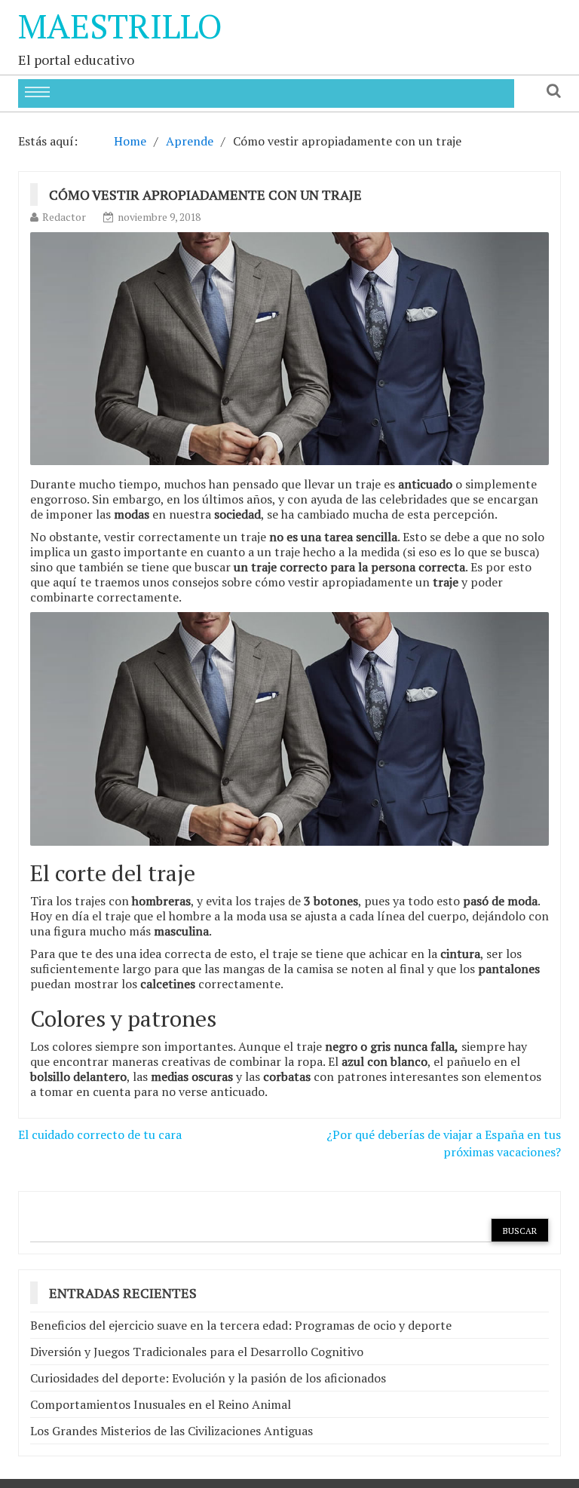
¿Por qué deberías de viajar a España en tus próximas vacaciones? (443, 1143)
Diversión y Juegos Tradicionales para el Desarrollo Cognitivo (196, 1351)
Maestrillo (120, 25)
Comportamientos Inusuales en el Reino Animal (160, 1404)
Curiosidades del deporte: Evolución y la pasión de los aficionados (208, 1378)
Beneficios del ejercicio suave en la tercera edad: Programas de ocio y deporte (241, 1325)
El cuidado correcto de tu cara (100, 1134)
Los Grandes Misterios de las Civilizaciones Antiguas (171, 1430)
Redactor (64, 217)
